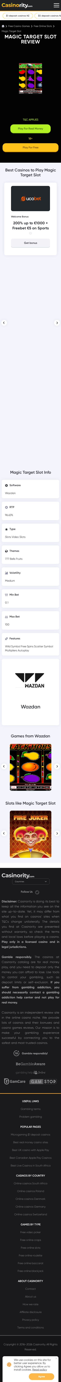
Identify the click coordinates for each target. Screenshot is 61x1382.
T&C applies (30, 119)
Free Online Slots (43, 26)
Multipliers (11, 650)
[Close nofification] (56, 1358)
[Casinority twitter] (37, 892)
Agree (41, 1376)
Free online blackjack (31, 1271)
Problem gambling (30, 1116)
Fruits (19, 558)
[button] (4, 323)
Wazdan (10, 493)
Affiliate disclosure (31, 1312)
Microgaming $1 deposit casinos (30, 1134)
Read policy (39, 1369)
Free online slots (30, 1247)
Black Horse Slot (30, 748)
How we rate (30, 1304)
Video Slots (18, 537)
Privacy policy (30, 1319)
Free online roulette (30, 1255)
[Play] (30, 767)
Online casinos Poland (30, 1191)
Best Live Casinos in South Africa (30, 1165)
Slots (8, 537)
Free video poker (30, 1232)
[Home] (3, 26)
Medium (10, 580)
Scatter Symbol (43, 646)
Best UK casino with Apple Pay (30, 1150)
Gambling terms (30, 1109)
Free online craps (30, 1240)
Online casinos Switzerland (30, 1214)
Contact (30, 1288)
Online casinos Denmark (30, 1198)
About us (30, 1296)
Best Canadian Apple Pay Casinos (31, 1157)
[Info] (30, 233)
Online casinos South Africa (30, 1183)
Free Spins (27, 646)
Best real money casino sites (30, 1142)
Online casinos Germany (31, 1206)
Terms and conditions (30, 1327)
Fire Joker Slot (30, 815)
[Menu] (56, 5)
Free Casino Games (19, 26)
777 (7, 558)
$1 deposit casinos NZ (17, 15)
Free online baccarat (30, 1263)
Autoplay (23, 650)
